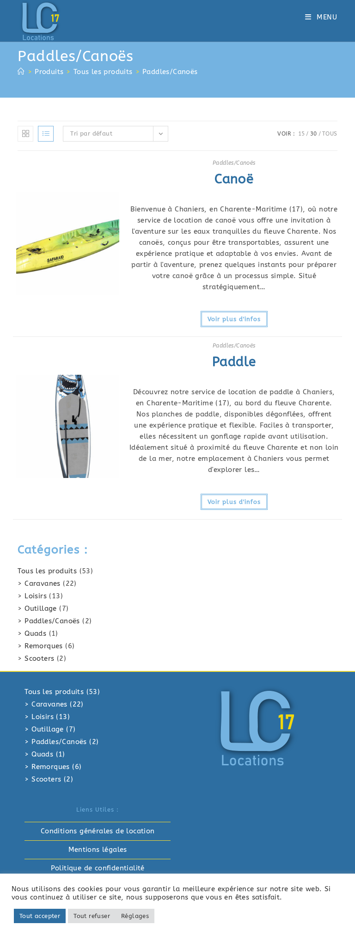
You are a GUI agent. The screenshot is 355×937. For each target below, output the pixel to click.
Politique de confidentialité (98, 868)
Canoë (233, 178)
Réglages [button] (135, 915)
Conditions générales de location (98, 831)
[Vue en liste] (46, 134)
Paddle (234, 361)
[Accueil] (21, 72)
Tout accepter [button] (39, 915)
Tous (329, 133)
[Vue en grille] (25, 134)
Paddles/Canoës (170, 72)
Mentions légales (97, 849)
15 (301, 133)
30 (313, 133)
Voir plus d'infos (234, 319)
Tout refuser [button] (91, 915)
